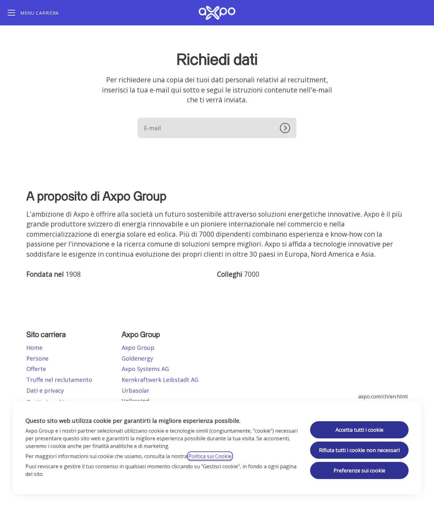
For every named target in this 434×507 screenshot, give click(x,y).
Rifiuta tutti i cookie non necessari (359, 450)
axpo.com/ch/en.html (383, 396)
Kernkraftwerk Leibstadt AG (160, 379)
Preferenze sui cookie (359, 470)
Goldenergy (137, 358)
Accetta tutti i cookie (359, 429)
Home (34, 347)
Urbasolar (135, 390)
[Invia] (288, 128)
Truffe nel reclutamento (59, 379)
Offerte (36, 369)
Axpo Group (138, 347)
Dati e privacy (45, 390)
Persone (37, 358)
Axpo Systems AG (145, 369)
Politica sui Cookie (210, 456)
